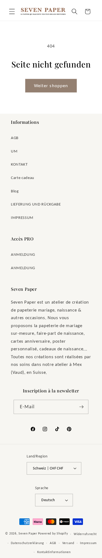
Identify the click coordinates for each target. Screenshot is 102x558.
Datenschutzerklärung (27, 543)
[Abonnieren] (81, 407)
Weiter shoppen (51, 85)
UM (14, 151)
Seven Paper (27, 533)
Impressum (88, 543)
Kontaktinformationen (53, 552)
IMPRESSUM (22, 217)
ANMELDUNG (23, 254)
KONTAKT (19, 164)
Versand (68, 543)
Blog (15, 190)
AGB (14, 137)
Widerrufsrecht (85, 534)
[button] (11, 11)
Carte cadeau (22, 177)
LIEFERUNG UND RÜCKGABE (36, 204)
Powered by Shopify (53, 533)
